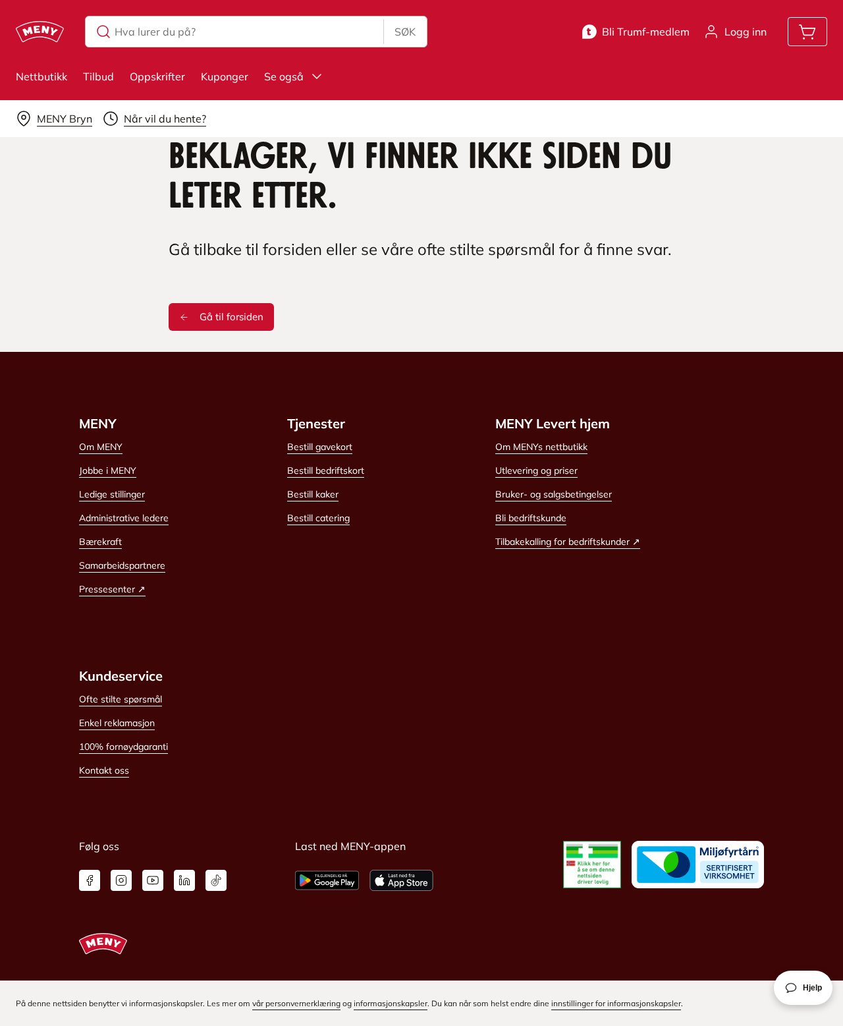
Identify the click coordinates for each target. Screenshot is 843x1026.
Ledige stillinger (112, 494)
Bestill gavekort (319, 447)
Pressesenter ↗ (112, 589)
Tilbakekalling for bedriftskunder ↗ (567, 542)
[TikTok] (216, 880)
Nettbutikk (41, 76)
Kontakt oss (104, 770)
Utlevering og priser (536, 470)
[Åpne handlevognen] (807, 31)
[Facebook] (89, 880)
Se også (284, 76)
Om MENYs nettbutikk (541, 447)
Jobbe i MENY (107, 470)
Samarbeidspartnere (122, 565)
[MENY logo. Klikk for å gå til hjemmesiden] (40, 31)
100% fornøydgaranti (123, 747)
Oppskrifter (157, 76)
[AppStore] (401, 880)
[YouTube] (152, 880)
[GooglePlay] (327, 880)
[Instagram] (121, 880)
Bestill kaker (313, 494)
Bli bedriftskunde (530, 518)
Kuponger (224, 76)
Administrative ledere (124, 518)
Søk (405, 31)
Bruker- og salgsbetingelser (553, 494)
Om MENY (100, 447)
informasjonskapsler (390, 1003)
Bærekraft (100, 542)
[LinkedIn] (184, 880)
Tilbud (98, 76)
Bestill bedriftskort (325, 470)
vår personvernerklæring (296, 1003)
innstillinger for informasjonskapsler (616, 1003)
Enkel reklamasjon (117, 723)
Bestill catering (318, 518)
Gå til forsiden (231, 316)
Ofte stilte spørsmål (120, 699)
